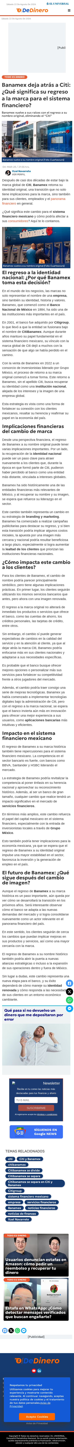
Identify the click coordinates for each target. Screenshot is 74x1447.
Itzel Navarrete (18, 1219)
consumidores (18, 221)
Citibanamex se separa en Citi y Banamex (30, 1183)
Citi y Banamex (29, 1159)
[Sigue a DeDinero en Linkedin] (39, 1370)
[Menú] (69, 10)
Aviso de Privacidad (37, 1423)
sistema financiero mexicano (28, 1196)
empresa (14, 1202)
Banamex (14, 1208)
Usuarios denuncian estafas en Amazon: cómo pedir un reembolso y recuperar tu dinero (35, 1266)
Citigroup (15, 1191)
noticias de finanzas (22, 1213)
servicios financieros (41, 1202)
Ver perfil (18, 174)
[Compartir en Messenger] (69, 1008)
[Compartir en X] (69, 991)
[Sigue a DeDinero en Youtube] (34, 1370)
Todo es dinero (16, 1235)
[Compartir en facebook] (69, 983)
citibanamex (17, 1164)
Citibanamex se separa (24, 1176)
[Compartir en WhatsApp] (69, 1000)
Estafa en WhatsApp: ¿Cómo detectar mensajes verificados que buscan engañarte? (35, 1312)
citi (10, 1159)
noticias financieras (41, 1208)
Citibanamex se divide (24, 1170)
